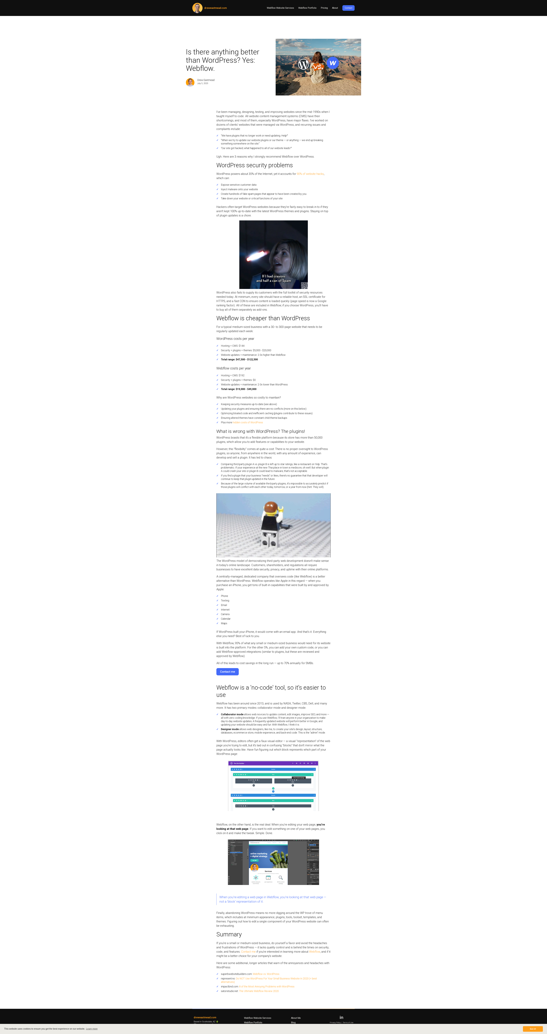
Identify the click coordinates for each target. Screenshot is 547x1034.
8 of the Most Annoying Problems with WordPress (266, 986)
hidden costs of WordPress (248, 422)
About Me (296, 1018)
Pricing (324, 8)
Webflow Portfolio (307, 8)
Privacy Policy (335, 1022)
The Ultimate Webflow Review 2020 (259, 991)
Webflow (314, 951)
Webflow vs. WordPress (266, 973)
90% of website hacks (310, 174)
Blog (293, 1022)
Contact (348, 8)
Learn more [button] (92, 1029)
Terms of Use (348, 1022)
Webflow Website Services (280, 8)
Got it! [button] (533, 1029)
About (335, 8)
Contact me (227, 671)
